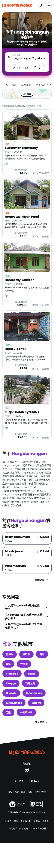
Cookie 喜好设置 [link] (38, 828)
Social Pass (40, 791)
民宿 (30, 791)
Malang (36, 702)
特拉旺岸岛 (26, 712)
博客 (10, 791)
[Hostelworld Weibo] (27, 769)
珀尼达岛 (30, 683)
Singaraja (12, 673)
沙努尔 (24, 663)
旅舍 (8, 144)
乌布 (42, 654)
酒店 (23, 791)
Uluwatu (11, 693)
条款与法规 (26, 821)
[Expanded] (6, 84)
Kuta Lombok (34, 693)
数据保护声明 (11, 821)
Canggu (11, 683)
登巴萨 (26, 654)
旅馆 (8, 276)
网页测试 (13, 828)
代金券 (45, 821)
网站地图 (23, 828)
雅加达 (9, 654)
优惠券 (36, 821)
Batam (32, 673)
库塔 (8, 663)
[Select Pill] (41, 5)
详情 (39, 106)
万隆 (8, 712)
